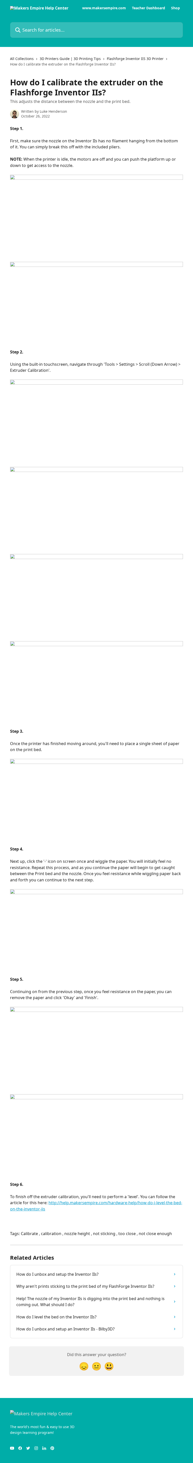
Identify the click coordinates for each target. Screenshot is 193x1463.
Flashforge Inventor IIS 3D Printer (135, 58)
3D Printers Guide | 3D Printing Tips (70, 58)
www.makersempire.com (104, 8)
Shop (175, 8)
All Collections (22, 58)
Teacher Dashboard (148, 8)
